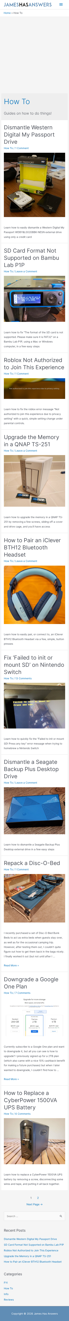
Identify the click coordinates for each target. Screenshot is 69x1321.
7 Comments (22, 992)
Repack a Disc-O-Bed (32, 863)
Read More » (11, 965)
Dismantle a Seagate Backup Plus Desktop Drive (31, 769)
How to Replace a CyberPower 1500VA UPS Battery (30, 1100)
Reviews (9, 1299)
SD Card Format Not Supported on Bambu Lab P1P (31, 257)
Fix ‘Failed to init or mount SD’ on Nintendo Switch (34, 664)
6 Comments (23, 1113)
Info (6, 1294)
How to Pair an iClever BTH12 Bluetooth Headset (32, 547)
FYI (6, 1282)
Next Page (34, 1204)
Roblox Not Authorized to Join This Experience (31, 1250)
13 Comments (23, 678)
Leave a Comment (26, 271)
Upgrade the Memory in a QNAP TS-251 (27, 1256)
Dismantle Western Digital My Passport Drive (29, 134)
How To (8, 148)
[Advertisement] (34, 53)
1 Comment (22, 148)
